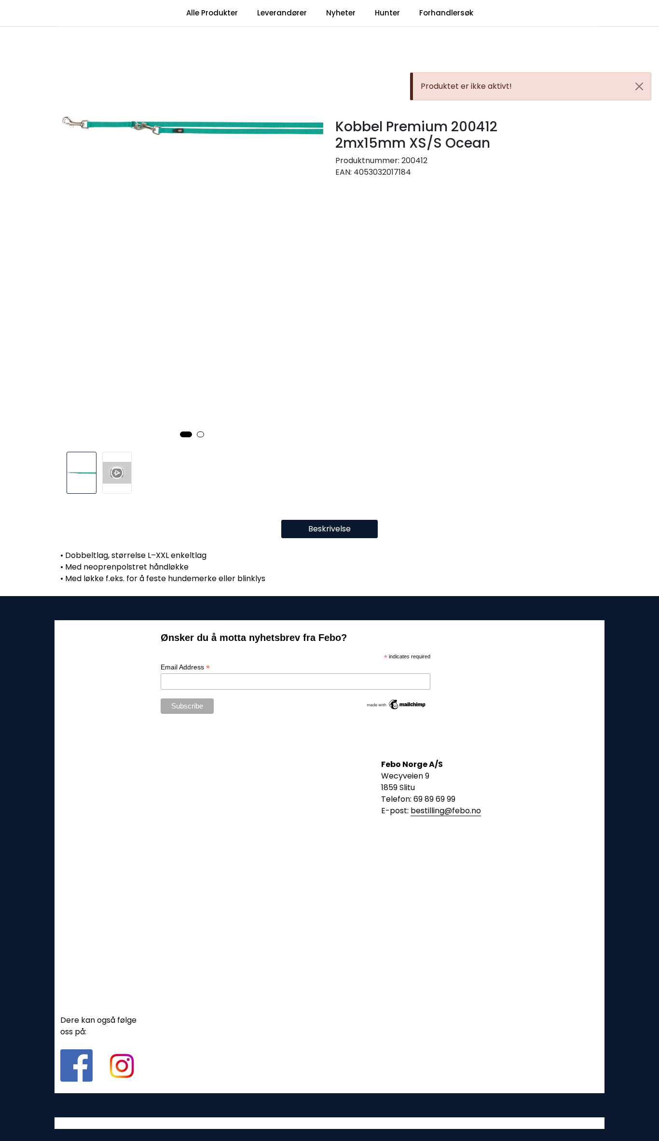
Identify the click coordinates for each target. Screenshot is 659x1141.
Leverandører (282, 13)
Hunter (387, 13)
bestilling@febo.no (446, 810)
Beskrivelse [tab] (329, 528)
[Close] (639, 86)
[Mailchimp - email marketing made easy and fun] (396, 704)
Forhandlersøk (446, 13)
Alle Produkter (212, 13)
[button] (186, 434)
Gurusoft (329, 1122)
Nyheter (341, 13)
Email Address (185, 667)
